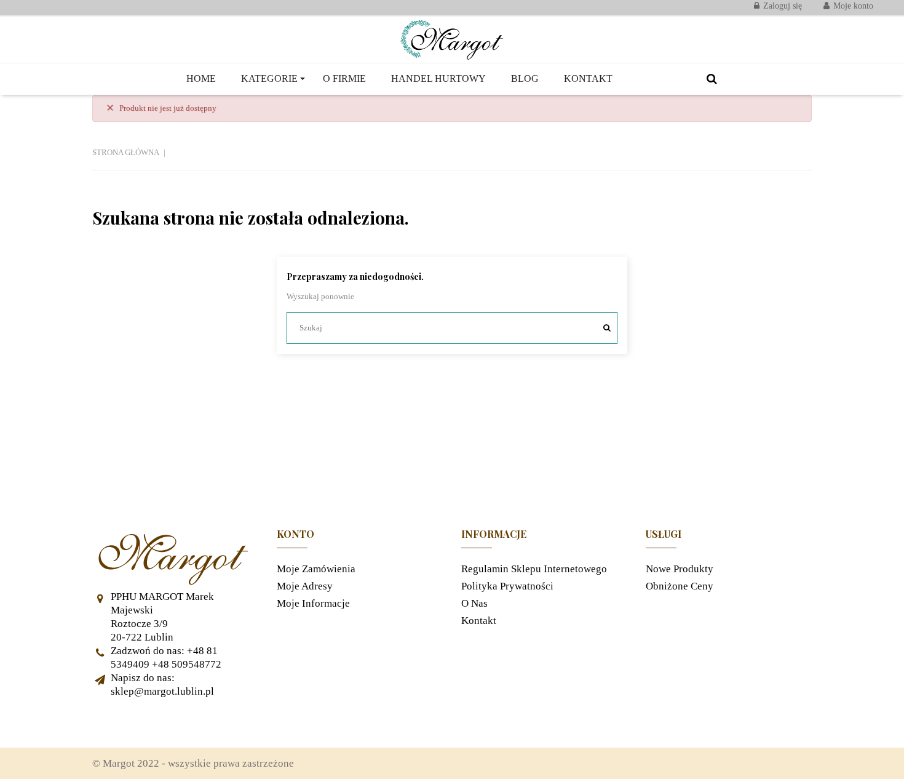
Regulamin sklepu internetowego (534, 569)
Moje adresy (305, 586)
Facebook (107, 723)
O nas (474, 603)
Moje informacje (313, 603)
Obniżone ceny (679, 586)
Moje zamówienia (316, 569)
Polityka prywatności (507, 586)
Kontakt (478, 620)
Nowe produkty (679, 569)
